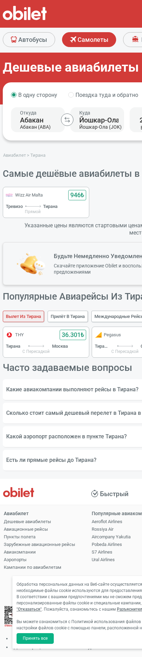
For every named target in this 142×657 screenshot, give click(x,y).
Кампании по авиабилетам (32, 567)
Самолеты (92, 39)
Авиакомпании (20, 552)
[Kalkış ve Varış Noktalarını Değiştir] (67, 119)
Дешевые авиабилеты (27, 521)
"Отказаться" (29, 609)
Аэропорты (15, 559)
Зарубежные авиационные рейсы (39, 544)
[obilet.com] (41, 19)
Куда (84, 113)
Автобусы (32, 39)
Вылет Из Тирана (23, 316)
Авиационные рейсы (26, 529)
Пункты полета (20, 536)
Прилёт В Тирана (68, 316)
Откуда (28, 113)
